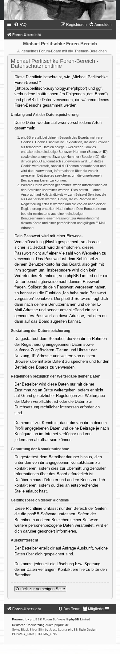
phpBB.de (61, 625)
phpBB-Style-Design (82, 629)
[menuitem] (20, 24)
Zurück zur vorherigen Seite (40, 589)
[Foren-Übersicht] (60, 10)
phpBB (35, 619)
